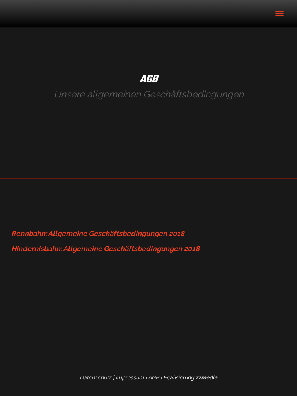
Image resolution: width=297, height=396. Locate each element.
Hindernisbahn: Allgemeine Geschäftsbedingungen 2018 (105, 248)
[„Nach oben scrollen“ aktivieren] (282, 380)
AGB (153, 377)
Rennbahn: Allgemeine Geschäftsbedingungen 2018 (97, 233)
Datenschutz (95, 377)
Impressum (130, 377)
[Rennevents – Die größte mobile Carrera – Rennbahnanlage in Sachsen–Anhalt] (48, 13)
